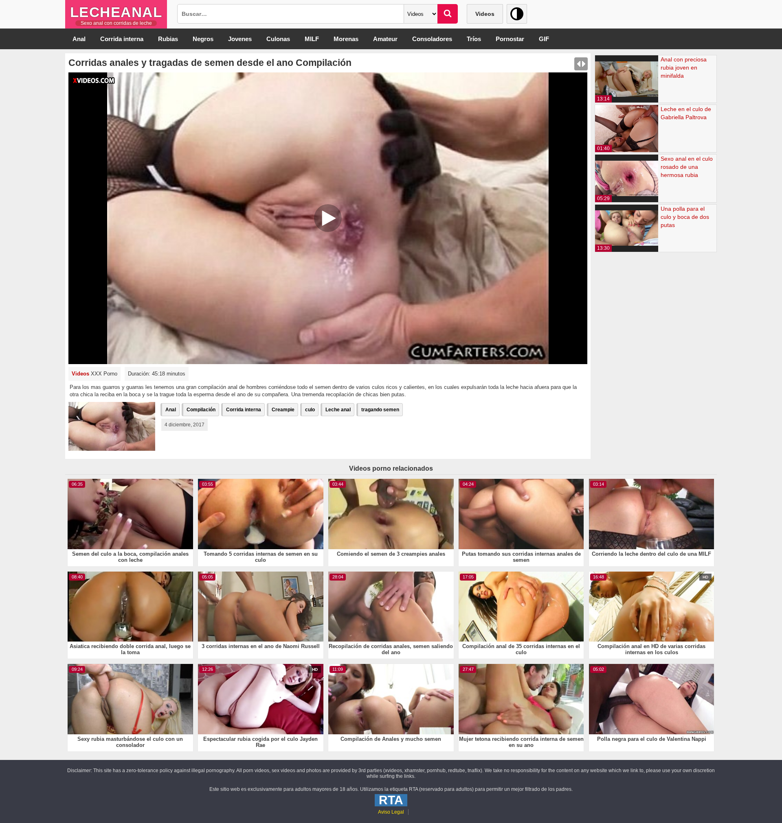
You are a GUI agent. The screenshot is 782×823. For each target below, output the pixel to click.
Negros (203, 38)
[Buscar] (447, 14)
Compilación (201, 410)
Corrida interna (121, 38)
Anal (79, 38)
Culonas (278, 38)
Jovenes (240, 38)
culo (310, 410)
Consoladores (432, 38)
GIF (544, 38)
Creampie (283, 410)
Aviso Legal (391, 812)
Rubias (168, 38)
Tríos (474, 38)
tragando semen (380, 410)
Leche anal (338, 410)
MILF (312, 38)
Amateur (385, 38)
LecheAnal (116, 12)
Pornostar (510, 38)
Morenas (346, 38)
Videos (484, 14)
